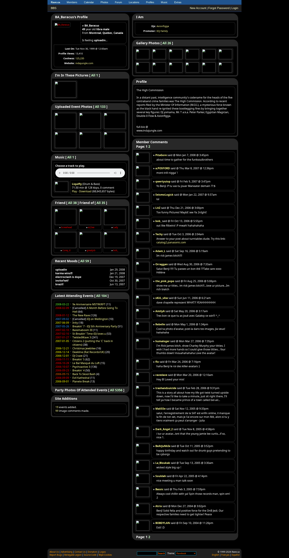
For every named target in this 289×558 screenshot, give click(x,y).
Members (72, 2)
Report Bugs (56, 554)
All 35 (101, 202)
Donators (92, 551)
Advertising (66, 551)
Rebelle (160, 324)
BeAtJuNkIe (162, 446)
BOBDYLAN (162, 523)
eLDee (91, 227)
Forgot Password (218, 8)
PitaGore (161, 155)
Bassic (159, 489)
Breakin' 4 (78, 370)
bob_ (115, 250)
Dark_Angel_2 (164, 429)
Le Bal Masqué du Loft (86, 363)
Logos (103, 551)
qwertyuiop (162, 181)
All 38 (72, 202)
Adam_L (160, 251)
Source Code (90, 554)
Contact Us (80, 551)
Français (225, 554)
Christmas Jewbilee (84, 348)
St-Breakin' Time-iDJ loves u (89, 334)
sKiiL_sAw (161, 298)
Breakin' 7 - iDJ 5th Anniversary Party (94, 326)
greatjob (91, 250)
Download (85, 191)
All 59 (84, 261)
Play (74, 191)
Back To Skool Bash (83, 374)
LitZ (157, 208)
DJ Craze (77, 356)
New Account (198, 8)
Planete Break (80, 381)
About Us (54, 551)
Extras (177, 2)
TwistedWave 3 (81, 337)
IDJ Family (162, 31)
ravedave (161, 375)
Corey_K (66, 250)
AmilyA (160, 311)
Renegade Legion (73, 554)
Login (234, 8)
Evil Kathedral (80, 378)
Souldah (160, 476)
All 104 (101, 295)
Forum (118, 2)
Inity (75, 322)
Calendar (89, 2)
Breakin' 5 (78, 359)
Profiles (150, 2)
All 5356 (116, 390)
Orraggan (161, 264)
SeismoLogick (164, 194)
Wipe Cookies (105, 554)
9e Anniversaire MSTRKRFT (88, 304)
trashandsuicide (165, 388)
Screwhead (66, 227)
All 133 (100, 106)
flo (157, 362)
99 (56, 411)
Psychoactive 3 (81, 367)
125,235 (79, 58)
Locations (134, 2)
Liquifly (77, 184)
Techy (159, 234)
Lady (115, 227)
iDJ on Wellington (97, 319)
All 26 (166, 43)
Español (235, 554)
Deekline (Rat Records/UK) (88, 352)
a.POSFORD (162, 168)
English (215, 554)
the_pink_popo (164, 281)
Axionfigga (163, 26)
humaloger (162, 341)
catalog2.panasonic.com (171, 242)
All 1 (94, 75)
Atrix (158, 506)
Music (164, 2)
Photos (104, 2)
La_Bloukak (162, 463)
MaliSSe (160, 408)
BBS (53, 8)
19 (56, 407)
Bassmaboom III (82, 330)
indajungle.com (84, 63)
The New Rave (81, 315)
